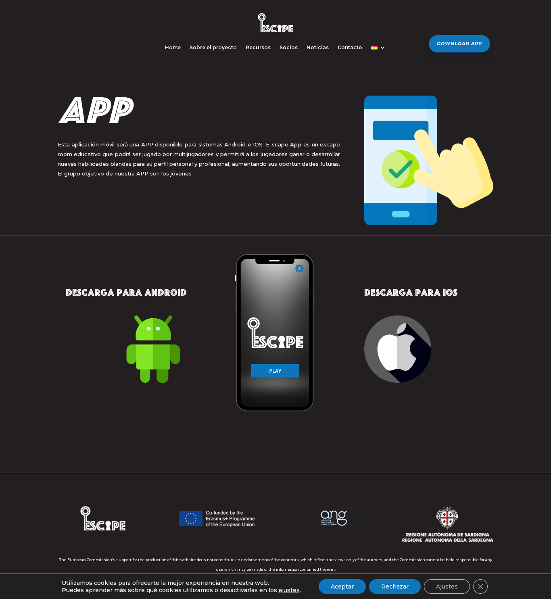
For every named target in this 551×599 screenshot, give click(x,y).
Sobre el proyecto (213, 47)
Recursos (258, 47)
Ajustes (447, 586)
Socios (289, 47)
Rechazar (395, 586)
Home (173, 47)
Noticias (318, 47)
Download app (459, 43)
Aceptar (342, 586)
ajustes (289, 590)
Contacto (350, 47)
